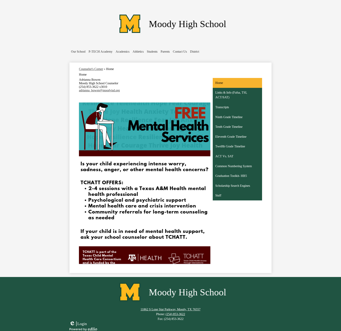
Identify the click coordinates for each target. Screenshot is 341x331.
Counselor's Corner (91, 69)
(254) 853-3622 (175, 314)
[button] (78, 51)
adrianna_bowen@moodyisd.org (99, 90)
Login (78, 324)
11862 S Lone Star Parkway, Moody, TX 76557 (170, 309)
